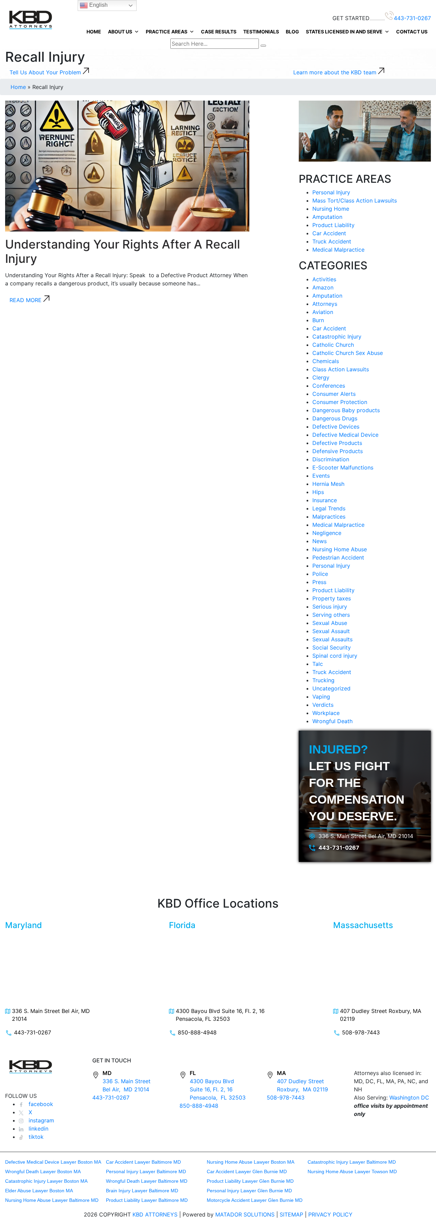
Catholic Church (333, 344)
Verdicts (322, 704)
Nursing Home (330, 208)
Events (321, 475)
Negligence (326, 532)
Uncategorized (331, 688)
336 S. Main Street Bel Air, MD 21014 (365, 836)
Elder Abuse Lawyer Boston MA (39, 1190)
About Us (120, 31)
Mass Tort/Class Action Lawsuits (354, 200)
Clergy (320, 377)
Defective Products (337, 442)
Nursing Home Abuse (339, 549)
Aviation (322, 312)
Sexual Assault (331, 631)
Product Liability (333, 225)
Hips (318, 492)
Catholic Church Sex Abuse (347, 352)
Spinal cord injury (334, 655)
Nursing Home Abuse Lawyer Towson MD (352, 1171)
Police (320, 573)
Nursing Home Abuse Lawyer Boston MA (250, 1162)
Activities (324, 279)
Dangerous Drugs (334, 418)
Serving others (331, 614)
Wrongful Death (332, 721)
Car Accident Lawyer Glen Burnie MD (247, 1171)
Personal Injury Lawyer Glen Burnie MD (249, 1190)
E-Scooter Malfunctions (342, 467)
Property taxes (331, 598)
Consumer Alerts (334, 393)
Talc (317, 663)
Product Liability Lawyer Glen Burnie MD (250, 1181)
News (319, 541)
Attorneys (324, 303)
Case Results (218, 31)
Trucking (323, 680)
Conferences (328, 385)
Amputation (327, 216)
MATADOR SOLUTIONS (245, 1214)
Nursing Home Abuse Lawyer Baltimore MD (51, 1200)
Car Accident (329, 233)
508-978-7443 (361, 1032)
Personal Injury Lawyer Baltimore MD (146, 1171)
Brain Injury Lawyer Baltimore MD (142, 1190)
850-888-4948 (197, 1032)
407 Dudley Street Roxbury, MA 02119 (380, 1014)
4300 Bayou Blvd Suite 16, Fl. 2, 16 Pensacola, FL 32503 (220, 1014)
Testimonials (261, 31)
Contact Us (411, 31)
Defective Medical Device (345, 434)
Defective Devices (335, 426)
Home (94, 31)
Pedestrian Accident (338, 557)
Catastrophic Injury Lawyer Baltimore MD (352, 1162)
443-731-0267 (412, 18)
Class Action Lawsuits (340, 369)
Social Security (331, 647)
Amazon (322, 287)
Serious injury (329, 606)
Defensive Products (337, 451)
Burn (318, 320)
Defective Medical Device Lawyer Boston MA (53, 1162)
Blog (292, 31)
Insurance (324, 500)
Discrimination (330, 459)
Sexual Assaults (332, 639)
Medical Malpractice (338, 249)
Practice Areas (166, 31)
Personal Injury (331, 192)
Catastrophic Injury (336, 336)
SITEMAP (291, 1214)
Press (319, 582)
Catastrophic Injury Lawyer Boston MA (46, 1181)
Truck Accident (331, 241)
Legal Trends (328, 508)
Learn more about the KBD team (335, 72)
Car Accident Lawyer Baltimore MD (143, 1162)
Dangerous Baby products (346, 410)
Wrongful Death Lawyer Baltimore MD (146, 1181)
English (98, 5)
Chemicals (325, 361)
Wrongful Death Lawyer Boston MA (43, 1171)
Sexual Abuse (329, 623)
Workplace (326, 713)
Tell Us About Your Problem (46, 72)
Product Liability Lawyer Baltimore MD (147, 1200)
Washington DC (409, 1097)
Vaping (321, 696)
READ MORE (26, 300)
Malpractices (328, 516)
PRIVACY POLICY (330, 1214)
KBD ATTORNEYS (155, 1214)
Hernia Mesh (328, 483)
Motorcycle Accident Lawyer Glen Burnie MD (254, 1200)
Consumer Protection (339, 402)
